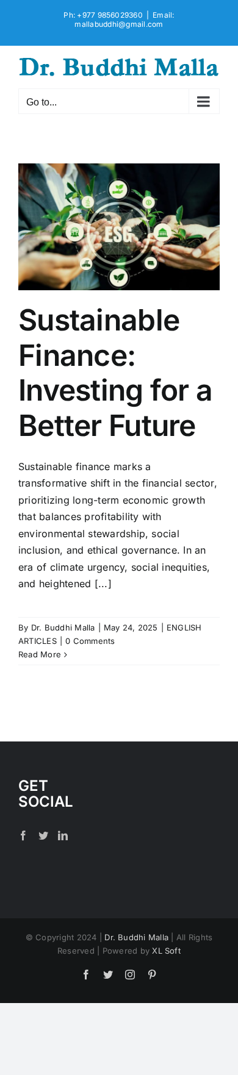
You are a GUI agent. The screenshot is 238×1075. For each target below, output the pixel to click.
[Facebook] (23, 835)
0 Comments (90, 641)
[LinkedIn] (63, 835)
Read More (39, 654)
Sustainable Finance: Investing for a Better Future (115, 372)
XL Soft (166, 950)
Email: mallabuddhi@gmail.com (124, 19)
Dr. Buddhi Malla (63, 627)
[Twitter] (43, 835)
